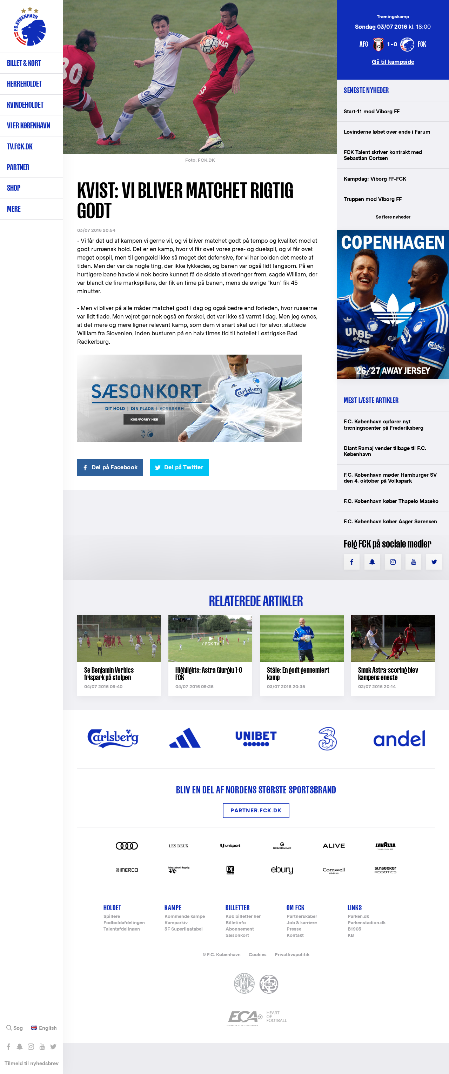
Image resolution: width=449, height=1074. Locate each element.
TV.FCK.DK (20, 146)
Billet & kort (24, 63)
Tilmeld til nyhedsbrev (32, 1063)
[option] (200, 77)
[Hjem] (29, 29)
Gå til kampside (393, 62)
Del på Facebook (115, 467)
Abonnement (240, 929)
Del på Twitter (183, 467)
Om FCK (296, 907)
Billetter (238, 907)
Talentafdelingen (121, 929)
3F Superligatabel (184, 929)
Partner (18, 167)
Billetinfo (236, 923)
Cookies (258, 954)
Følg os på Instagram (30, 1046)
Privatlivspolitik (292, 954)
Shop (13, 188)
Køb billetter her (243, 916)
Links (355, 907)
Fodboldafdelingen (124, 923)
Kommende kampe (185, 916)
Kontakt (295, 935)
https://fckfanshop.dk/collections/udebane (393, 233)
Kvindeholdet (25, 104)
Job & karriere (302, 923)
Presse (294, 929)
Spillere (111, 916)
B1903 (354, 929)
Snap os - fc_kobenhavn (19, 1046)
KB (351, 935)
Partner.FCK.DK (256, 810)
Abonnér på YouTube (42, 1046)
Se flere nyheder (393, 217)
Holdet (112, 907)
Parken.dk (358, 916)
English (48, 1028)
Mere (14, 209)
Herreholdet (24, 83)
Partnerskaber (302, 916)
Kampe (173, 907)
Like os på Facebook (8, 1046)
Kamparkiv (176, 923)
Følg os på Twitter (53, 1046)
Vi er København (28, 125)
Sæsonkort (237, 935)
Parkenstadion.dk (367, 923)
